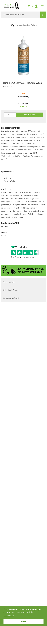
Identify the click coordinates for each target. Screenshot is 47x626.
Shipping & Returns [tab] (11, 290)
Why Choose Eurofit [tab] (11, 298)
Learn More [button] (9, 615)
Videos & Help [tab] (9, 282)
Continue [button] (23, 622)
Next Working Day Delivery (27, 25)
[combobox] (20, 15)
